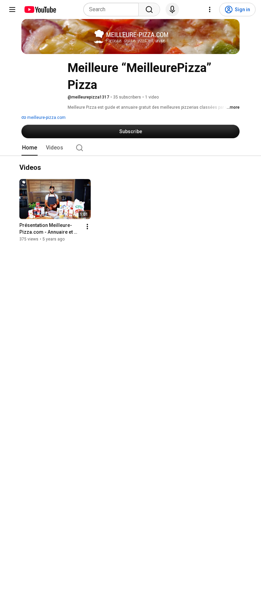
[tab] (29, 148)
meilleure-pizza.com (46, 117)
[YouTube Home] (40, 9)
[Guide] (12, 9)
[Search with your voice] (172, 9)
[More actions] (87, 227)
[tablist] (130, 148)
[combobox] (113, 9)
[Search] (149, 9)
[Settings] (210, 9)
